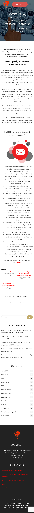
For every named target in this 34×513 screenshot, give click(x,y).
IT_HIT (21, 29)
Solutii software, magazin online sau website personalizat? (8, 283)
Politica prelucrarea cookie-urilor (13, 480)
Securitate (4, 401)
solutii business (23, 296)
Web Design (5, 416)
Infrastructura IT (6, 393)
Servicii (4, 488)
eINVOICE (9, 296)
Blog (3, 484)
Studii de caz (5, 408)
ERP (15, 296)
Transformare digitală (8, 412)
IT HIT (19, 262)
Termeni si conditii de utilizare (12, 470)
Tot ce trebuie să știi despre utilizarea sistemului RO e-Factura (24, 273)
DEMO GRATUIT (19, 4)
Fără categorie (6, 389)
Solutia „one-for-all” (8, 272)
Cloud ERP (4, 371)
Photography (5, 397)
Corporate (4, 375)
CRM (2, 378)
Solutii (3, 404)
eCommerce (5, 382)
